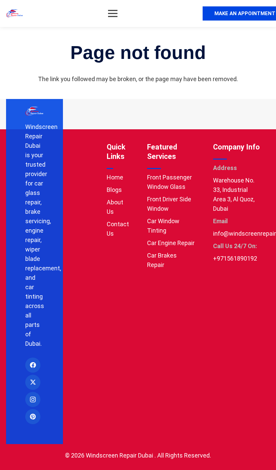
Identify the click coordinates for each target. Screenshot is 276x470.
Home (115, 177)
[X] (32, 382)
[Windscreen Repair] (34, 111)
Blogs (114, 189)
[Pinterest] (32, 416)
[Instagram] (32, 399)
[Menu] (113, 13)
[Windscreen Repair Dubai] (14, 13)
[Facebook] (32, 365)
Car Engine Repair (171, 242)
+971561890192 (235, 258)
